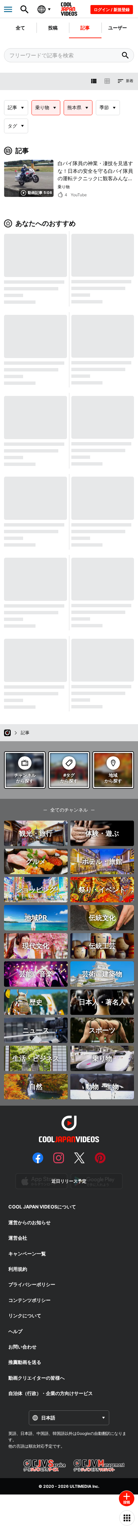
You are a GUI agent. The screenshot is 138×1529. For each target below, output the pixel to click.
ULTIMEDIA (80, 1486)
